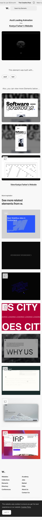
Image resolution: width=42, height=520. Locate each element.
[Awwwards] (7, 8)
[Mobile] (21, 138)
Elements (5, 483)
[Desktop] (21, 107)
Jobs (23, 480)
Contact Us (26, 492)
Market (24, 483)
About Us (25, 489)
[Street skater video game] (21, 317)
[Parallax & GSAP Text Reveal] (21, 412)
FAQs (23, 486)
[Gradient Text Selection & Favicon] (21, 444)
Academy (25, 477)
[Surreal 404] (21, 167)
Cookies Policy (26, 507)
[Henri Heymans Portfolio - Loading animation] (21, 255)
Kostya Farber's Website (21, 26)
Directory (5, 486)
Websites (5, 477)
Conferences (6, 489)
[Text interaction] (21, 380)
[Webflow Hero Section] (21, 224)
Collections (5, 480)
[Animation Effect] (21, 286)
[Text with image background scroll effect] (21, 348)
